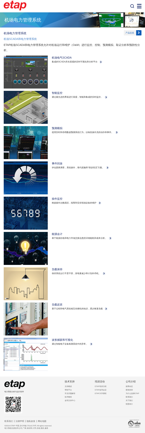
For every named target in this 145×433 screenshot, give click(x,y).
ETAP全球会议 (100, 390)
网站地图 (42, 421)
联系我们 (129, 397)
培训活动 (100, 381)
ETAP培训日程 (100, 386)
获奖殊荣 (129, 390)
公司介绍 (131, 381)
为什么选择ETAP (132, 393)
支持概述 (68, 386)
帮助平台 (68, 390)
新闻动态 (129, 386)
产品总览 (130, 33)
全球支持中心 (70, 400)
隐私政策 (31, 421)
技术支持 (70, 381)
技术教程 (68, 397)
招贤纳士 (129, 404)
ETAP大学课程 (100, 393)
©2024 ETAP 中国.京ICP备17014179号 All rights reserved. (28, 426)
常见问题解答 (70, 393)
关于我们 (129, 400)
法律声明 (20, 421)
